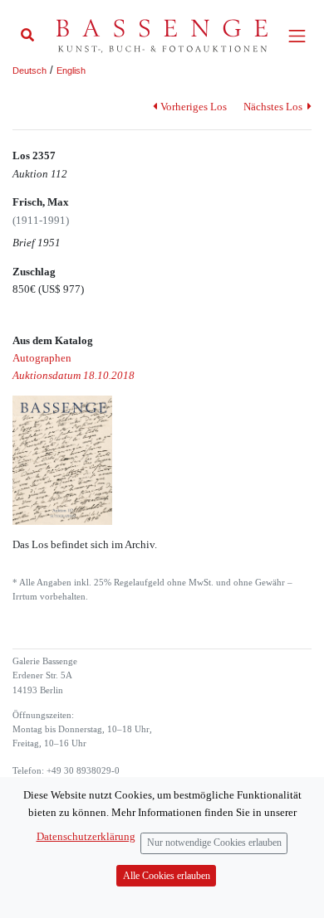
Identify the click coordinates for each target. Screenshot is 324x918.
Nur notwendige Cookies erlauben (214, 843)
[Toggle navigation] (297, 36)
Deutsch (29, 70)
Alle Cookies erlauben (166, 876)
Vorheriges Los (193, 106)
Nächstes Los (274, 106)
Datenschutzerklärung (86, 836)
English (71, 70)
